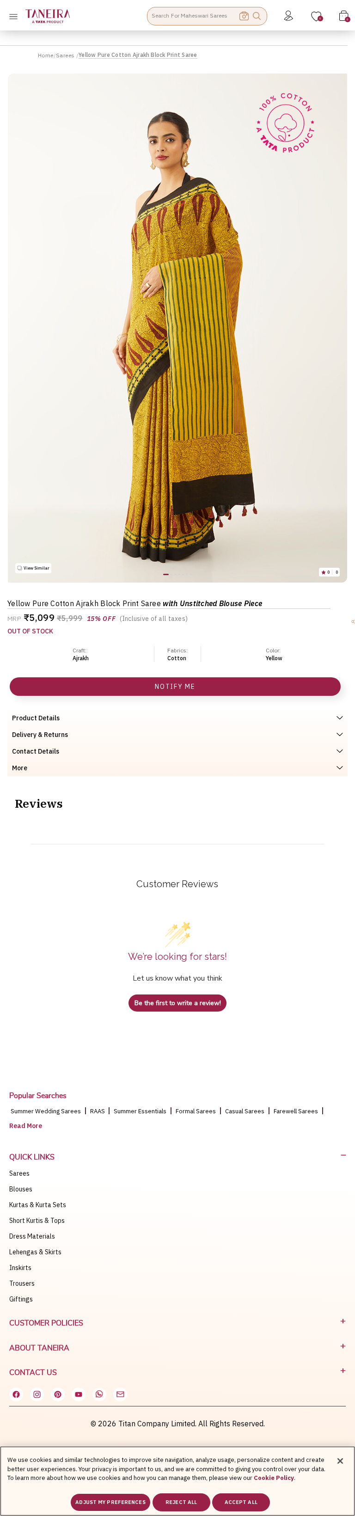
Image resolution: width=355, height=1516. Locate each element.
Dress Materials (32, 1236)
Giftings (21, 1299)
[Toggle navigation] (16, 16)
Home (46, 55)
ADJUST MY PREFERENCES (110, 1502)
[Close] (340, 1461)
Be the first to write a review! (178, 1003)
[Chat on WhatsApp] (99, 1394)
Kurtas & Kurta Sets (37, 1205)
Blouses (20, 1189)
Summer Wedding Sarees (46, 1111)
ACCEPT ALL (241, 1502)
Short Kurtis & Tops (37, 1220)
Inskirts (20, 1268)
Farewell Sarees (296, 1111)
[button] (166, 574)
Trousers (22, 1283)
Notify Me (175, 686)
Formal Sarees (196, 1111)
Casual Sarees (244, 1111)
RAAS (98, 1111)
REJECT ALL (181, 1502)
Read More (25, 1126)
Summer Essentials (140, 1111)
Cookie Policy (274, 1478)
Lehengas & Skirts (35, 1252)
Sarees (66, 55)
